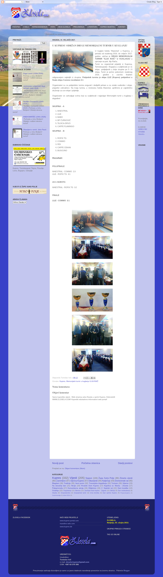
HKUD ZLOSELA (64, 27)
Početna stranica (91, 463)
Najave (89, 478)
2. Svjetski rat (107, 488)
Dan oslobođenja (124, 491)
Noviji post (58, 463)
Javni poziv (79, 483)
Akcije (73, 486)
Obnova (77, 491)
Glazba (54, 493)
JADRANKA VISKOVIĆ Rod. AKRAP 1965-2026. (34, 87)
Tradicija (67, 483)
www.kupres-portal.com (69, 521)
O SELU (26, 27)
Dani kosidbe (123, 488)
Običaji (112, 491)
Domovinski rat (121, 481)
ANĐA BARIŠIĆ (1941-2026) (34, 117)
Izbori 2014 (66, 495)
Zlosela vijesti (126, 478)
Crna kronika (94, 493)
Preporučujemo (125, 493)
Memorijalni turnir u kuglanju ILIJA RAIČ (82, 381)
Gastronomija (56, 495)
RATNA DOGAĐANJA (39, 27)
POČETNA (16, 27)
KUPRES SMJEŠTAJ (107, 27)
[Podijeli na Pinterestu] (94, 378)
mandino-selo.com (67, 524)
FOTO (53, 27)
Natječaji (106, 481)
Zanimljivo (61, 481)
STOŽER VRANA (141, 133)
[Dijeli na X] (89, 378)
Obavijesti (93, 481)
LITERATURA (92, 27)
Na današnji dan (59, 486)
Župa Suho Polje (106, 478)
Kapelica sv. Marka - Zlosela (116, 486)
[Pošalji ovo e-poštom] (84, 378)
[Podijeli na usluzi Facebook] (92, 378)
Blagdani (55, 483)
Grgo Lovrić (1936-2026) (33, 73)
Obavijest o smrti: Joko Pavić (34, 130)
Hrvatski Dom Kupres (90, 486)
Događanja (67, 491)
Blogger (127, 571)
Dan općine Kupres (110, 493)
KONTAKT (121, 27)
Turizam (114, 483)
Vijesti (73, 477)
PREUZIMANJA (78, 27)
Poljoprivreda (57, 488)
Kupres (62, 381)
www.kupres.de (66, 527)
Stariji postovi (125, 463)
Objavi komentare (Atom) (75, 468)
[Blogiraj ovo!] (87, 378)
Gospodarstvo (65, 493)
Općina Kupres (77, 481)
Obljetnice (92, 488)
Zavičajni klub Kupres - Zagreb (95, 491)
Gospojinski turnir (80, 493)
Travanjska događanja (98, 483)
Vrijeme (125, 483)
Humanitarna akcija (75, 488)
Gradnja (55, 491)
